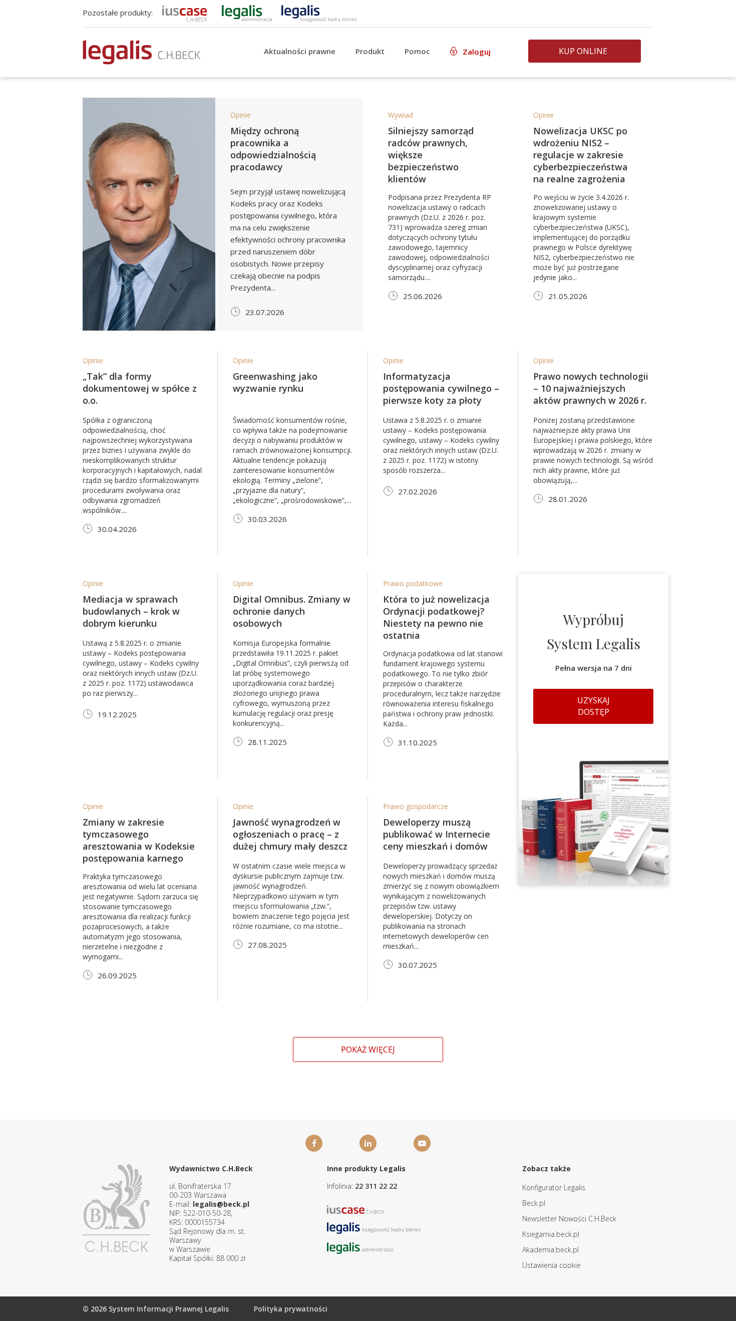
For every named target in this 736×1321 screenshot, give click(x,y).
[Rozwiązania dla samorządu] (247, 13)
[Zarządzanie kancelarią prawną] (184, 13)
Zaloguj (477, 52)
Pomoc (417, 51)
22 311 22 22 (376, 1186)
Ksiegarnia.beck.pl (550, 1234)
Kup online (583, 51)
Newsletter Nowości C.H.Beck (569, 1218)
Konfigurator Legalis (553, 1187)
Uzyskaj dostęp (593, 706)
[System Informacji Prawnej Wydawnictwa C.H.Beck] (141, 52)
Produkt (370, 51)
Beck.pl (533, 1203)
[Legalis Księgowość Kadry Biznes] (374, 1227)
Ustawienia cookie (551, 1265)
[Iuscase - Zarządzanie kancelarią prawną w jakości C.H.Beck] (356, 1208)
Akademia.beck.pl (550, 1249)
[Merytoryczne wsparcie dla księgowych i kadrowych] (318, 13)
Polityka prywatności (290, 1308)
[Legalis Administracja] (360, 1247)
